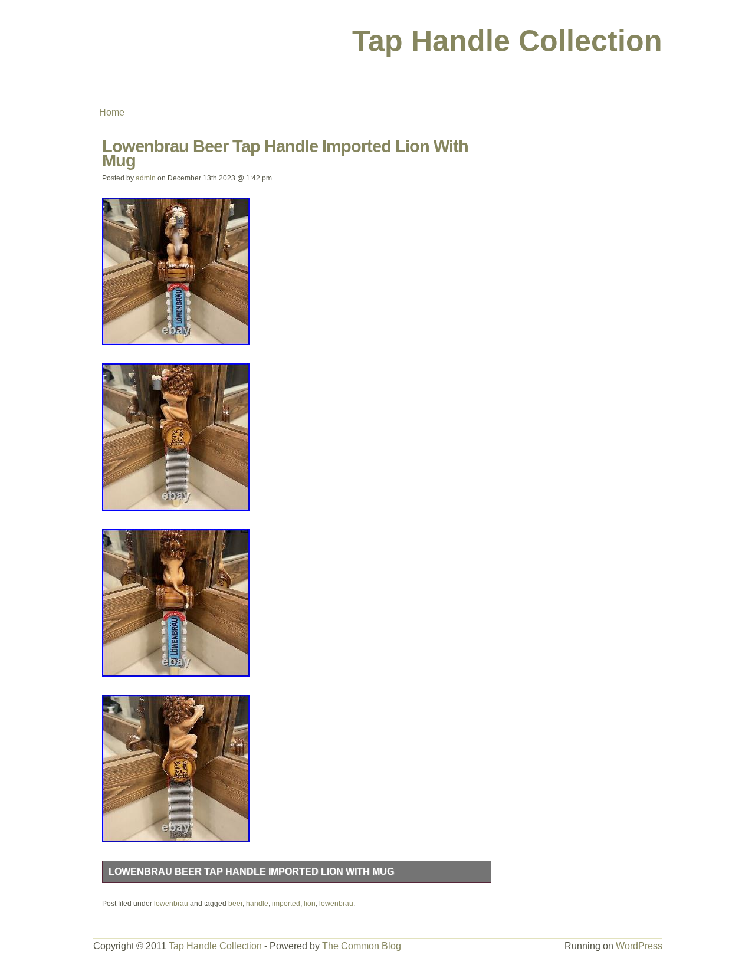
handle (257, 904)
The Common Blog (361, 946)
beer (235, 904)
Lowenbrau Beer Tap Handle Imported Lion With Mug (251, 872)
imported (286, 904)
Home (111, 112)
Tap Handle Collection (507, 40)
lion (310, 904)
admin (146, 178)
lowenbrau (171, 904)
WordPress (639, 946)
